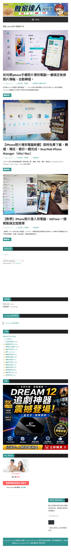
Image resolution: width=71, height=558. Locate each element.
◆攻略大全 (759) (11, 372)
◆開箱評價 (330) (11, 354)
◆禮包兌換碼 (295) (12, 347)
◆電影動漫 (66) (11, 370)
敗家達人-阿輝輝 (23, 83)
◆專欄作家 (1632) (12, 344)
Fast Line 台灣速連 (52, 543)
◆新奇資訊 (42, 83)
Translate (18, 263)
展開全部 (6, 336)
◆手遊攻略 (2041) (12, 349)
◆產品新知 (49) (11, 365)
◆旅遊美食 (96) (11, 367)
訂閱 (51, 522)
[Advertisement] (16, 278)
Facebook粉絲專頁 (11, 316)
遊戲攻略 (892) (11, 375)
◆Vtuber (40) (10, 352)
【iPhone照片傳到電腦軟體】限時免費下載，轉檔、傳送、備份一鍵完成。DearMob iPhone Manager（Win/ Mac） (35, 149)
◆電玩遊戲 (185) (11, 357)
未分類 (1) (9, 339)
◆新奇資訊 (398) (11, 362)
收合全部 (13, 336)
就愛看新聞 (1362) (12, 342)
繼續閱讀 (6, 95)
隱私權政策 (34, 543)
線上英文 (6, 460)
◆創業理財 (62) (11, 359)
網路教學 (36, 83)
